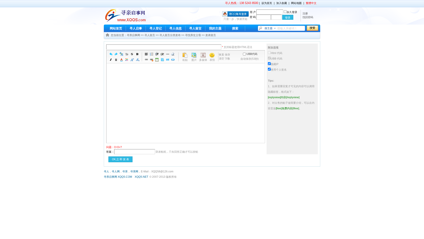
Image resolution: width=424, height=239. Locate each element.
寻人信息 (175, 28)
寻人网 (116, 171)
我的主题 (215, 28)
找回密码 (308, 17)
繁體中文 (311, 3)
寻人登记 (156, 28)
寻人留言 (195, 28)
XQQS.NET (141, 176)
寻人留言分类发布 (170, 35)
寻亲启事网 (133, 35)
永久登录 (292, 12)
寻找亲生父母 (193, 35)
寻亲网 (134, 171)
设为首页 (266, 3)
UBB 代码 (276, 58)
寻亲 (125, 171)
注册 (305, 13)
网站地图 (296, 3)
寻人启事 (136, 28)
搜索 (235, 28)
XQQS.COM (125, 176)
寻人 (106, 171)
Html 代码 (276, 53)
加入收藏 (281, 3)
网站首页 (116, 28)
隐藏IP (274, 64)
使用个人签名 (279, 69)
